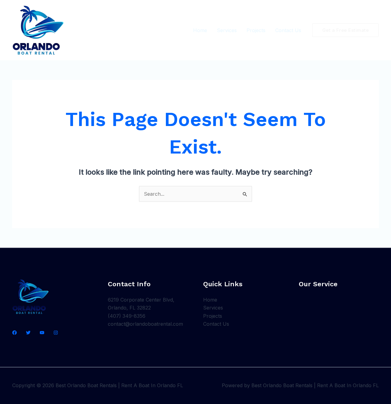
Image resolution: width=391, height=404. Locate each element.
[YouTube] (42, 332)
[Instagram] (55, 332)
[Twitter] (28, 332)
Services (227, 30)
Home (200, 30)
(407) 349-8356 (126, 316)
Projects (256, 30)
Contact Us (288, 30)
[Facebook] (14, 332)
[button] (345, 30)
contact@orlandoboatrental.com (145, 324)
